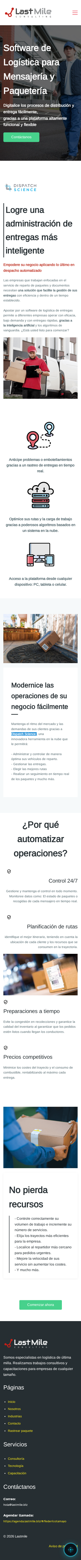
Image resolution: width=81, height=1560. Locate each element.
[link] (40, 616)
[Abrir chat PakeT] (70, 1549)
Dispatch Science (23, 734)
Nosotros (14, 1409)
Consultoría (16, 1458)
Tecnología (15, 1466)
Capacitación (17, 1473)
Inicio (11, 1401)
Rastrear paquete (20, 1431)
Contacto (14, 1423)
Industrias (15, 1416)
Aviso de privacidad (63, 1546)
